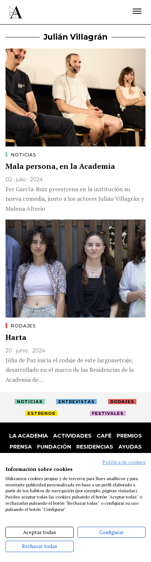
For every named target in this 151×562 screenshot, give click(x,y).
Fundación (54, 446)
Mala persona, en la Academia (60, 166)
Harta (15, 337)
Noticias (23, 154)
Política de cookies (124, 462)
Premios (129, 435)
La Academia (28, 435)
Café (104, 435)
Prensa (21, 446)
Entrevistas (76, 401)
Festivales (108, 413)
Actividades (72, 435)
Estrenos (41, 413)
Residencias (94, 446)
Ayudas (130, 446)
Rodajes (23, 326)
